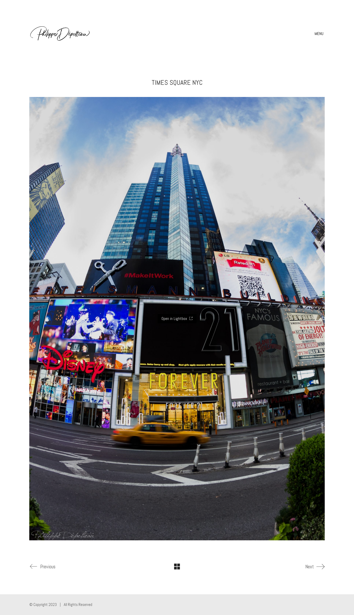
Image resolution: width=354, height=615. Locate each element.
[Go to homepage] (60, 33)
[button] (320, 33)
